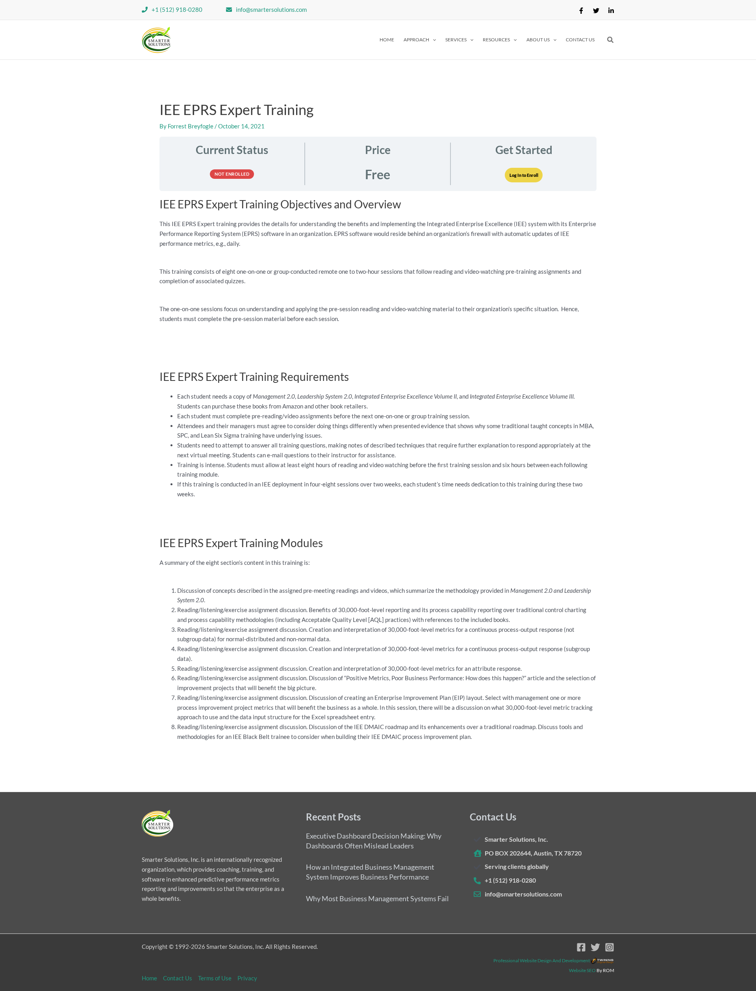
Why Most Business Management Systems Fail (377, 898)
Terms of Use (215, 978)
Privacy (247, 978)
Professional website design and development (541, 960)
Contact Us (177, 978)
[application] (432, 39)
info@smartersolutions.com (271, 9)
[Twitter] (596, 10)
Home (149, 978)
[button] (420, 39)
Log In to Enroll (524, 175)
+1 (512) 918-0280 (177, 9)
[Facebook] (581, 10)
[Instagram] (609, 947)
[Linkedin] (611, 10)
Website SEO (582, 970)
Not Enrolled (232, 173)
